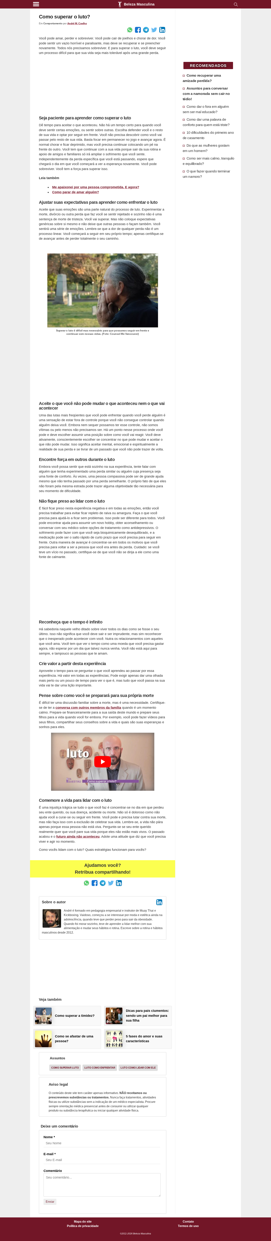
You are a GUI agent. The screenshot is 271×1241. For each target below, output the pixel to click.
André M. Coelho (77, 23)
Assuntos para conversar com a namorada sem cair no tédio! (206, 93)
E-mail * (50, 1154)
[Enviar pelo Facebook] (138, 30)
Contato (188, 1221)
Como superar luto (65, 1067)
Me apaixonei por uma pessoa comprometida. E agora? (95, 187)
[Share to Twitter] (154, 30)
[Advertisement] (102, 84)
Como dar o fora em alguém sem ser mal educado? (206, 109)
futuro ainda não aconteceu (78, 836)
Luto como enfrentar (99, 1067)
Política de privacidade (83, 1226)
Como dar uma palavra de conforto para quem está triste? (206, 122)
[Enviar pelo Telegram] (146, 30)
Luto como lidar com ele (138, 1067)
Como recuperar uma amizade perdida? (202, 78)
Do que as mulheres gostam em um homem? (206, 148)
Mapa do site (83, 1221)
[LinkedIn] (159, 902)
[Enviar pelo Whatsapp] (130, 30)
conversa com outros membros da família (88, 707)
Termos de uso (188, 1226)
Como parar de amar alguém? (75, 192)
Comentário (53, 1171)
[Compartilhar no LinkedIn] (162, 30)
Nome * (49, 1137)
